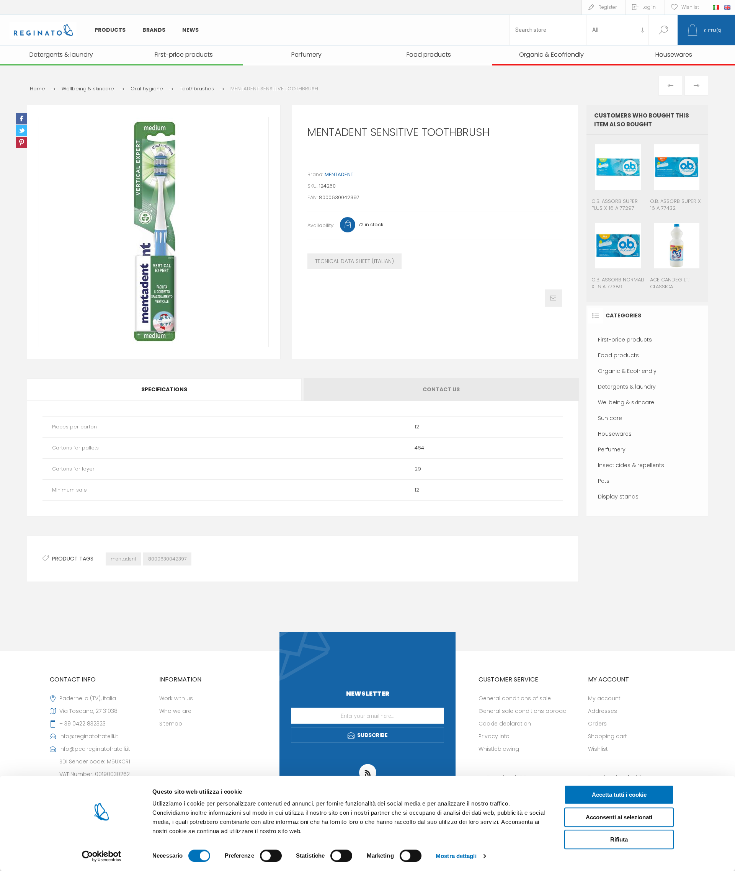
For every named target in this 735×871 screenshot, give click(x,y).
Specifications (164, 389)
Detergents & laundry (627, 387)
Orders (597, 723)
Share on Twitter (21, 130)
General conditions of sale (515, 698)
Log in (649, 7)
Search (663, 30)
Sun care (610, 418)
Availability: (320, 225)
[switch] (271, 856)
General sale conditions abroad (523, 711)
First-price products (625, 339)
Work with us (176, 698)
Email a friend (553, 298)
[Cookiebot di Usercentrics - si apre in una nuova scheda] (101, 856)
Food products (618, 355)
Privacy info (494, 736)
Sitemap (170, 723)
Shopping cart (607, 736)
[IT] (716, 7)
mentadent (123, 559)
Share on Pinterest (21, 142)
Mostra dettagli (456, 856)
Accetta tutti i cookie (619, 794)
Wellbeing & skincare (626, 402)
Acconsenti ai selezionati (619, 817)
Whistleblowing (499, 749)
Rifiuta (619, 839)
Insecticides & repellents (631, 465)
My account (604, 698)
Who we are (175, 711)
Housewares (615, 434)
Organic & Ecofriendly (627, 371)
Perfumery (612, 449)
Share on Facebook (21, 118)
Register (607, 7)
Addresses (602, 711)
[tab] (165, 389)
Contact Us (441, 389)
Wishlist (598, 749)
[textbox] (548, 30)
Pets (603, 481)
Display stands (618, 496)
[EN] (727, 7)
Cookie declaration (505, 723)
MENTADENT (339, 174)
